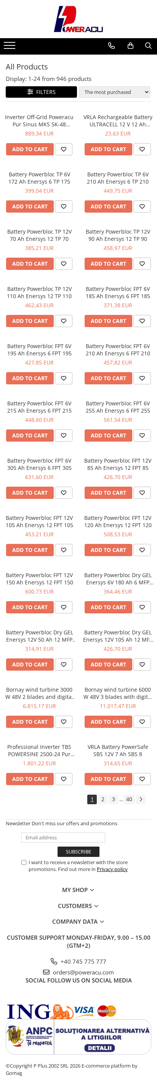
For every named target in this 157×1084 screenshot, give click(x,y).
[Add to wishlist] (63, 149)
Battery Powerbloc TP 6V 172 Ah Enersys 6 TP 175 (39, 178)
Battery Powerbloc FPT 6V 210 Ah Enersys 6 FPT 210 (118, 349)
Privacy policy (112, 869)
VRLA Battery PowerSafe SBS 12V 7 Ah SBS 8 (118, 750)
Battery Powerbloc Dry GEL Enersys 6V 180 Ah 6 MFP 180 (118, 578)
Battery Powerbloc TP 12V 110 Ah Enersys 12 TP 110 (39, 292)
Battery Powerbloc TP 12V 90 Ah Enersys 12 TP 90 (118, 235)
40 (129, 799)
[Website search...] (148, 45)
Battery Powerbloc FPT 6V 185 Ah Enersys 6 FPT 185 (118, 292)
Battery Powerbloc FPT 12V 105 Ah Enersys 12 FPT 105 (39, 521)
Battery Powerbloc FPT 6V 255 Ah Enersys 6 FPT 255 (118, 407)
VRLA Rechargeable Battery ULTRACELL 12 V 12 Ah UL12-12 (117, 120)
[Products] (10, 47)
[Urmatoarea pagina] (141, 799)
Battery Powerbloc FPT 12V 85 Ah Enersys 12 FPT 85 (117, 464)
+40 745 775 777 (82, 961)
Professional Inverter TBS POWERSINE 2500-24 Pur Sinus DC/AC (39, 750)
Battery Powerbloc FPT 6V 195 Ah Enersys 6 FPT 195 (39, 349)
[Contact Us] (111, 45)
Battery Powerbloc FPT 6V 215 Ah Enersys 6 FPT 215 (39, 407)
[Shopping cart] (130, 45)
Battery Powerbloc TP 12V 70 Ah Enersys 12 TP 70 (39, 235)
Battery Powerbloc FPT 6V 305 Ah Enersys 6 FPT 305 (39, 464)
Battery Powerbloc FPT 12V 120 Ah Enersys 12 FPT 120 (118, 521)
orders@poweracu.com (82, 972)
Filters (44, 91)
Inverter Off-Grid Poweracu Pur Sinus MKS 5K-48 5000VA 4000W (39, 120)
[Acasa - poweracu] (78, 19)
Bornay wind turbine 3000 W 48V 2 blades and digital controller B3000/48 (39, 693)
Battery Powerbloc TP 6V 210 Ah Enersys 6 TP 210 (118, 178)
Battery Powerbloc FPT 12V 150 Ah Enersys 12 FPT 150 (39, 578)
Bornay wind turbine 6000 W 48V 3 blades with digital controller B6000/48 (117, 693)
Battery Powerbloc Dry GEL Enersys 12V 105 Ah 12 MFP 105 (117, 636)
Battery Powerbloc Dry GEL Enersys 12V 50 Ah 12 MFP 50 (39, 636)
